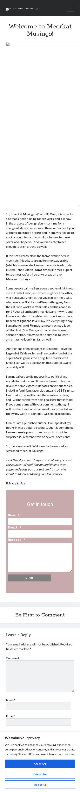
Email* (10, 716)
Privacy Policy (15, 483)
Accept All (40, 763)
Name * (14, 515)
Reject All (40, 784)
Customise (40, 774)
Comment (12, 658)
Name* (10, 700)
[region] (40, 762)
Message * (16, 540)
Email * (15, 527)
